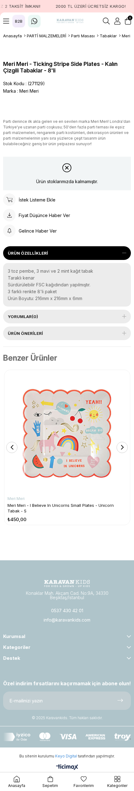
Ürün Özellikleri (28, 253)
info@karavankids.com (67, 619)
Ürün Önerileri (25, 333)
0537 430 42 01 (67, 610)
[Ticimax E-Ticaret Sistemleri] (67, 767)
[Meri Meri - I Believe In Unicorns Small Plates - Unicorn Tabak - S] (67, 432)
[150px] (67, 583)
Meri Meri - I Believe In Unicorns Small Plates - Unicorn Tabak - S (60, 508)
